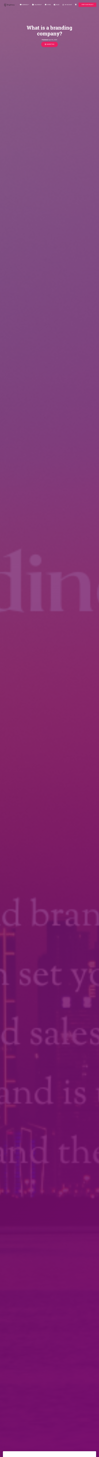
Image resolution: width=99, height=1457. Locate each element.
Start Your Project (87, 4)
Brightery (11, 5)
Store (48, 5)
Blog (56, 5)
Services (24, 5)
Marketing (49, 44)
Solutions (36, 5)
